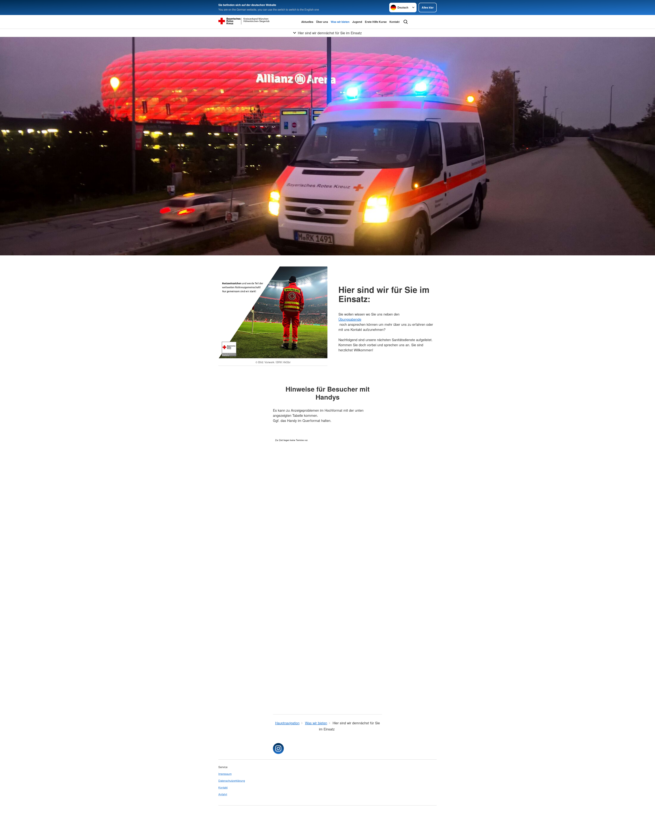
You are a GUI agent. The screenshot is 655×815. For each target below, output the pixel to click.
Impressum (225, 774)
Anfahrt (222, 794)
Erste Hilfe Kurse (376, 22)
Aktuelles (307, 22)
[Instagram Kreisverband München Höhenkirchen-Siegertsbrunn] (278, 748)
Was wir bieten (340, 22)
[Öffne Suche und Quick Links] (405, 22)
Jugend (357, 22)
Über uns (322, 22)
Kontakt (394, 22)
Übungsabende (349, 319)
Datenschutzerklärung (231, 781)
